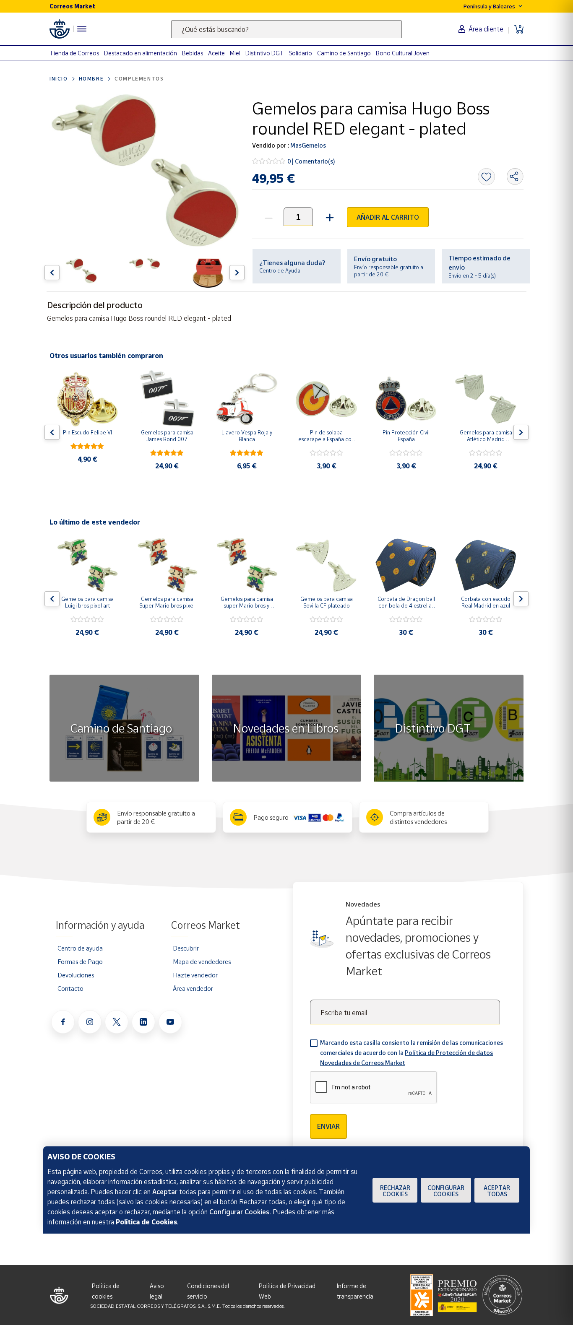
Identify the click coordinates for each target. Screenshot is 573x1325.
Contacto (70, 988)
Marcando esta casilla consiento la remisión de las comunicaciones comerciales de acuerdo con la (411, 1052)
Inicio (58, 78)
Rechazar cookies (395, 1191)
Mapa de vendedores (202, 961)
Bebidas (192, 53)
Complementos (139, 78)
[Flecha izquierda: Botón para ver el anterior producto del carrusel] (52, 272)
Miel (235, 53)
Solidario (300, 53)
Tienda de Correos (74, 53)
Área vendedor (193, 988)
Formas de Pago (80, 961)
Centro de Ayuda (279, 270)
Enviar (328, 1126)
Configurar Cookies (445, 1191)
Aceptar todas (497, 1191)
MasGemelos (307, 145)
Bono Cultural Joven (403, 53)
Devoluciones (75, 975)
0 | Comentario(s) (311, 161)
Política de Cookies (146, 1222)
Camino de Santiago (344, 53)
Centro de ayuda (80, 948)
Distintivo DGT (264, 53)
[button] (328, 216)
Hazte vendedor (195, 975)
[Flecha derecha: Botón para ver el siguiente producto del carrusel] (237, 272)
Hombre (91, 78)
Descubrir (186, 948)
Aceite (216, 53)
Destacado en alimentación (140, 53)
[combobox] (286, 29)
